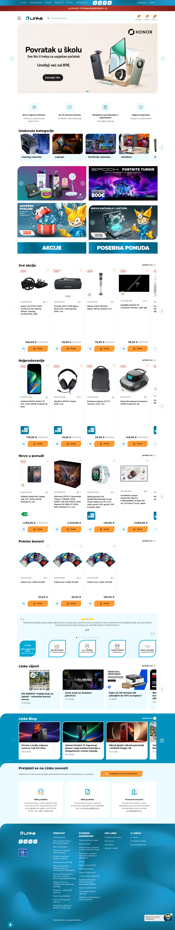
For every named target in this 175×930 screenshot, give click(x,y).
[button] (76, 638)
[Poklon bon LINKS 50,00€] (67, 576)
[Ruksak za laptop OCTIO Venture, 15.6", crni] (101, 406)
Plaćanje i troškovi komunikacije (61, 851)
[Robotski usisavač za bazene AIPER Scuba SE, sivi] (134, 406)
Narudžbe (109, 845)
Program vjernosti (113, 837)
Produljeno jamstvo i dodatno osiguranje (62, 906)
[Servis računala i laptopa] (123, 222)
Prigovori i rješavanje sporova (62, 891)
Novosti (48, 3)
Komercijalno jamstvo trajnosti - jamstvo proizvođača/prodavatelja (64, 876)
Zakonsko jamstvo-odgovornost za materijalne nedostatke (63, 868)
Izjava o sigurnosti (87, 872)
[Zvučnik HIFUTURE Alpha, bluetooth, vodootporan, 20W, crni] (67, 311)
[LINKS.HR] (10, 924)
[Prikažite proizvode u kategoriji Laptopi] (67, 147)
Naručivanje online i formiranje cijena (62, 842)
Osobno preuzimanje (62, 862)
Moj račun (109, 841)
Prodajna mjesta (138, 841)
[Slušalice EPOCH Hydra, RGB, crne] (67, 406)
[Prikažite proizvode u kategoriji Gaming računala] (34, 147)
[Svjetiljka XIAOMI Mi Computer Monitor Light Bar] (134, 311)
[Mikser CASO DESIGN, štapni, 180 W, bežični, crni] (101, 311)
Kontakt (69, 3)
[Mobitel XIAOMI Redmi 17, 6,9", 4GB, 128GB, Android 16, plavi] (34, 406)
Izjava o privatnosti (87, 865)
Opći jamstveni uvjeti (88, 840)
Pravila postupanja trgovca (61, 901)
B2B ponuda (81, 3)
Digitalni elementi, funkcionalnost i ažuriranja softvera (87, 882)
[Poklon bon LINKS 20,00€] (34, 576)
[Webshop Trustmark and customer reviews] (23, 852)
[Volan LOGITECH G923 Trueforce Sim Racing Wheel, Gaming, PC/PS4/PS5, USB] (34, 311)
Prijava (152, 3)
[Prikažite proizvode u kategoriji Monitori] (134, 147)
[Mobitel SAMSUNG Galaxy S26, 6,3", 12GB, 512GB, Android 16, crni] (34, 496)
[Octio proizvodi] (51, 183)
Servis (81, 861)
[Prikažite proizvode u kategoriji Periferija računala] (101, 147)
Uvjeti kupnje (59, 837)
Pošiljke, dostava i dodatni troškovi (61, 857)
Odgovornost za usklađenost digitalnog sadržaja (63, 884)
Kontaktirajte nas (138, 845)
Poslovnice (58, 3)
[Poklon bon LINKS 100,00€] (101, 576)
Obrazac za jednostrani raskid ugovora (89, 898)
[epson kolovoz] (87, 58)
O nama (23, 3)
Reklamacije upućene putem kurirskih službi (89, 848)
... (87, 627)
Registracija (141, 3)
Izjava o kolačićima (87, 888)
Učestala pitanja (86, 869)
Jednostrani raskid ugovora (87, 892)
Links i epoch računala (89, 876)
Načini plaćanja (36, 3)
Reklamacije (84, 844)
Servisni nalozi (111, 848)
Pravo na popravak (61, 896)
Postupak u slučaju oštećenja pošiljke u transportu (88, 855)
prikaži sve (147, 265)
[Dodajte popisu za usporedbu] (24, 349)
